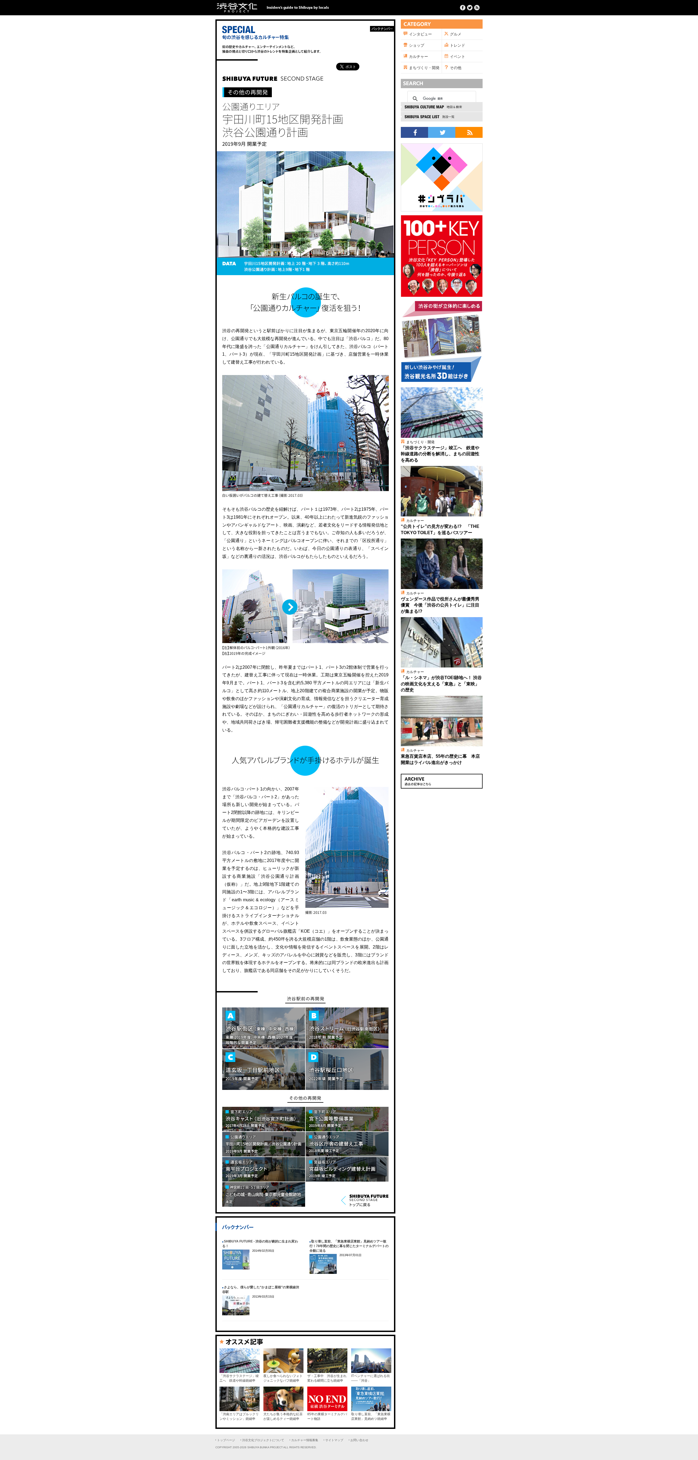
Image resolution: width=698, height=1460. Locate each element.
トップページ (226, 1440)
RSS (469, 132)
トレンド (457, 45)
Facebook (462, 7)
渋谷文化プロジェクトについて (263, 1440)
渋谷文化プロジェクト (237, 7)
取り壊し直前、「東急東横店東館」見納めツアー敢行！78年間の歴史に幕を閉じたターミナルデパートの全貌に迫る (349, 1246)
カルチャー (418, 56)
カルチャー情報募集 (304, 1440)
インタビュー (420, 34)
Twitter (470, 7)
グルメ (455, 34)
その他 (455, 68)
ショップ (416, 45)
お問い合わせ (359, 1440)
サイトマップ (334, 1440)
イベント (457, 56)
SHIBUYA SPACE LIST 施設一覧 (442, 116)
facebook (414, 132)
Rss (477, 7)
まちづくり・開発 (424, 68)
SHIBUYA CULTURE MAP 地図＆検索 (442, 107)
